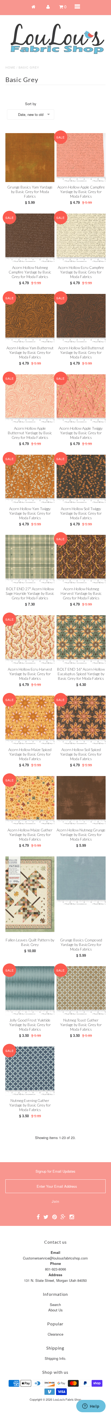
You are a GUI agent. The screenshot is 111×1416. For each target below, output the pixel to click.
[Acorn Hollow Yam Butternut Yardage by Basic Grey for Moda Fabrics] (29, 318)
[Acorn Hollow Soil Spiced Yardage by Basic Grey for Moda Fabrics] (81, 720)
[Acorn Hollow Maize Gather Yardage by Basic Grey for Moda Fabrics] (29, 800)
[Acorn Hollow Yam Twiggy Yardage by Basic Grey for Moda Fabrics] (29, 479)
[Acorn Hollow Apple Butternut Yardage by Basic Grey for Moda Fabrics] (29, 398)
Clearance (55, 1334)
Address (55, 1274)
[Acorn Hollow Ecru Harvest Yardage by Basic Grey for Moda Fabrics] (29, 639)
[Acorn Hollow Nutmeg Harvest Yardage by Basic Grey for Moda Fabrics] (81, 559)
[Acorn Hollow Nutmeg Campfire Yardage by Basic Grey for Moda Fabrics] (29, 238)
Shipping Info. (55, 1358)
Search (55, 1304)
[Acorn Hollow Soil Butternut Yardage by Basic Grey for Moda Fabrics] (81, 318)
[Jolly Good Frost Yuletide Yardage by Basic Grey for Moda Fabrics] (29, 990)
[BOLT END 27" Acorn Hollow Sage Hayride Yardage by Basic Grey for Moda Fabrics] (29, 559)
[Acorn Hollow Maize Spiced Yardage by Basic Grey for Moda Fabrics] (29, 720)
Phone (55, 1263)
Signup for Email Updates (55, 1171)
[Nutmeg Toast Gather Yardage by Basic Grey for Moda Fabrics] (81, 990)
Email (55, 1252)
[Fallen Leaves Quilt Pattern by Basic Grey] (29, 894)
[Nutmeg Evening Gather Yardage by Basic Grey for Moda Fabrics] (29, 1071)
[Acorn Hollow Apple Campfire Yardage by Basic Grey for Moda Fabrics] (81, 157)
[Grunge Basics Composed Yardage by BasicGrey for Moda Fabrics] (81, 880)
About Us (55, 1309)
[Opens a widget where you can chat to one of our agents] (91, 1406)
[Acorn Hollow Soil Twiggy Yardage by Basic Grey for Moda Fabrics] (81, 479)
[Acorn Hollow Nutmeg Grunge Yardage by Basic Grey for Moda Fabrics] (81, 800)
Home (10, 67)
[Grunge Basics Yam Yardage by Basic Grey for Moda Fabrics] (29, 157)
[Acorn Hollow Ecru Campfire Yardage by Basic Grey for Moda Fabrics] (81, 238)
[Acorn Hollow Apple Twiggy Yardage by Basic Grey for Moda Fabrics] (81, 398)
